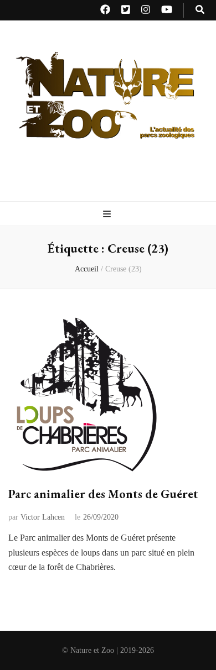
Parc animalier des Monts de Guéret (103, 494)
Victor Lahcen (42, 517)
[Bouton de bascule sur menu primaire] (108, 214)
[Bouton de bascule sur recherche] (200, 10)
